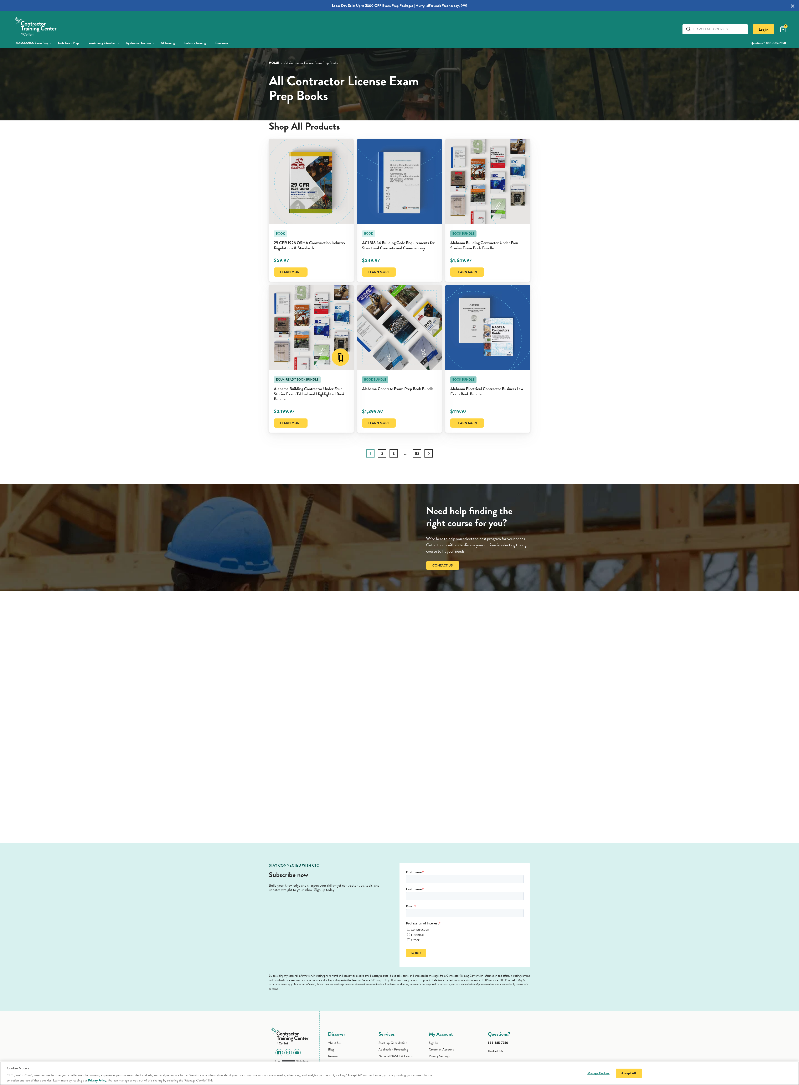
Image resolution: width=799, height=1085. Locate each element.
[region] (399, 1073)
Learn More (290, 272)
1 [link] (370, 453)
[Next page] (428, 453)
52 (417, 453)
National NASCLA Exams (395, 1056)
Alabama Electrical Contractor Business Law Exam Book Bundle (486, 391)
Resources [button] (221, 43)
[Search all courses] (689, 28)
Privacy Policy (97, 1080)
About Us (334, 1042)
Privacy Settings (439, 1056)
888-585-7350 (776, 43)
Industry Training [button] (195, 43)
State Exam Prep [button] (68, 43)
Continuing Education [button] (102, 43)
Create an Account (441, 1049)
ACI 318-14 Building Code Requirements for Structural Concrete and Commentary (398, 245)
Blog (331, 1049)
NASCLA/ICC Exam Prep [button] (32, 43)
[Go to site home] (291, 1035)
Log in (763, 29)
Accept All (628, 1073)
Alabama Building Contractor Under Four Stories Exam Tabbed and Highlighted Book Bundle (309, 394)
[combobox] (719, 29)
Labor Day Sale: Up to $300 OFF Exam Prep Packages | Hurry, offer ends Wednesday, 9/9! (399, 5)
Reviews (333, 1056)
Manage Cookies (598, 1073)
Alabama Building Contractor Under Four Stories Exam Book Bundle (484, 245)
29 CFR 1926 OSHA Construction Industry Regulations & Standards (309, 245)
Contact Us (442, 565)
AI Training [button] (168, 43)
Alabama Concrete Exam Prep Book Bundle (398, 389)
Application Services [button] (138, 43)
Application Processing (393, 1049)
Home (274, 62)
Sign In (433, 1042)
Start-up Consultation (392, 1042)
